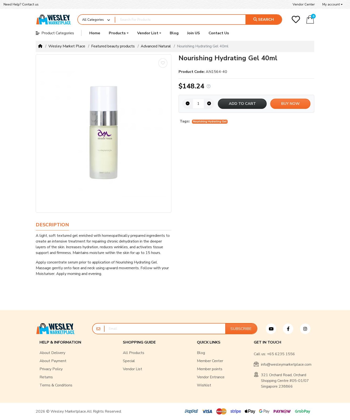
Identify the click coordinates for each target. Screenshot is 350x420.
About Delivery (52, 352)
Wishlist (204, 385)
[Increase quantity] (209, 104)
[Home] (40, 46)
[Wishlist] (296, 19)
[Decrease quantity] (187, 104)
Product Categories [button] (57, 33)
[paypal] (190, 411)
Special (129, 361)
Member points (209, 369)
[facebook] (290, 329)
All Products (133, 352)
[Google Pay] (264, 411)
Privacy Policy (51, 369)
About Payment (53, 361)
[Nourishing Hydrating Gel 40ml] (103, 134)
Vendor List (132, 369)
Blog (201, 352)
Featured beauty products (113, 46)
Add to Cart (242, 103)
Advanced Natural (156, 46)
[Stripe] (236, 411)
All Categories (93, 19)
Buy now (290, 103)
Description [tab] (52, 225)
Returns (46, 377)
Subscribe (241, 328)
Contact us (30, 4)
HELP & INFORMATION (60, 342)
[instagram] (307, 329)
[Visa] (207, 411)
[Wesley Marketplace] (54, 19)
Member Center (210, 361)
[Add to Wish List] (162, 63)
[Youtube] (273, 329)
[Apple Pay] (250, 411)
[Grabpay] (303, 411)
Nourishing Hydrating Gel (210, 121)
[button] (332, 4)
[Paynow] (282, 411)
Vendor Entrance (211, 377)
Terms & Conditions (56, 385)
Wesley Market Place (66, 46)
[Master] (221, 411)
